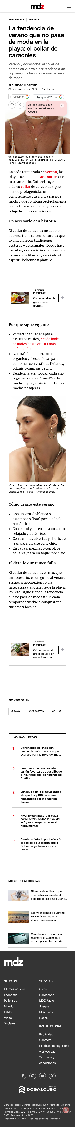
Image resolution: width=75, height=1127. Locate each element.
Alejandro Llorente (22, 85)
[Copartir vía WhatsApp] (12, 104)
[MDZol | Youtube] (42, 1076)
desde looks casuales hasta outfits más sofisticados (36, 344)
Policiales (10, 1000)
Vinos (8, 1018)
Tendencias (16, 19)
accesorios (49, 177)
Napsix (43, 1018)
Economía (10, 995)
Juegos (44, 1006)
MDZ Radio (46, 1000)
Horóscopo (46, 995)
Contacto (45, 1040)
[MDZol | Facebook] (23, 1076)
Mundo (8, 1006)
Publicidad (46, 1034)
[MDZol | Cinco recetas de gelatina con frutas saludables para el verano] (62, 298)
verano (51, 172)
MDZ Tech (46, 1012)
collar (25, 187)
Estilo (8, 1012)
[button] (69, 6)
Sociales (10, 1023)
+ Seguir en (18, 97)
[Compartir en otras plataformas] (20, 104)
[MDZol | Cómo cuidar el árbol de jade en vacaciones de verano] (62, 650)
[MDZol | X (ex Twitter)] (52, 1076)
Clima (43, 989)
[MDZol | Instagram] (33, 1076)
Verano (15, 711)
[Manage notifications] (66, 1110)
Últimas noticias (15, 989)
